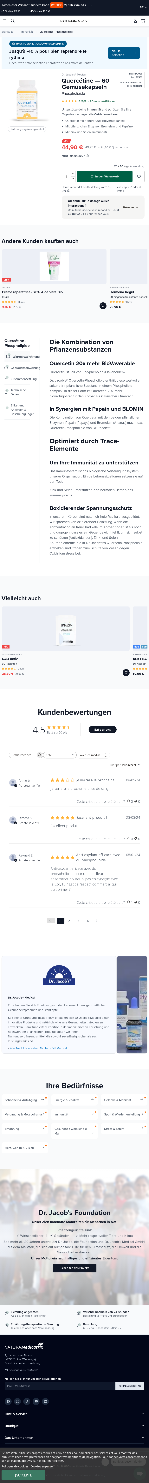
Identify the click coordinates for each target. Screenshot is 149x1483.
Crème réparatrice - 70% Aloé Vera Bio (32, 292)
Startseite (8, 32)
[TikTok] (26, 1401)
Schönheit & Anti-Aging (21, 1100)
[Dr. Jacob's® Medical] (59, 975)
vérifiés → (108, 101)
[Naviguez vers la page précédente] (51, 920)
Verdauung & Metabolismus (23, 1114)
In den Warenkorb (106, 176)
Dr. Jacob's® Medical (74, 74)
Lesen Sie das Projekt (75, 1268)
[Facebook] (8, 1401)
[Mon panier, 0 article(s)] (143, 21)
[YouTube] (36, 1401)
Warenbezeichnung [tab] (21, 356)
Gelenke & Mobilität (117, 1100)
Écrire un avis (102, 729)
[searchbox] (22, 755)
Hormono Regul (122, 292)
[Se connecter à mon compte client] (135, 20)
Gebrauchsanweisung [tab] (20, 368)
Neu (136, 646)
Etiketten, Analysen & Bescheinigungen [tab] (20, 409)
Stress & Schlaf (114, 1129)
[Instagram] (17, 1401)
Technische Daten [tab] (18, 392)
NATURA (73, 21)
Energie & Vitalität (67, 1100)
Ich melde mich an (130, 1385)
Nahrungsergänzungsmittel (27, 129)
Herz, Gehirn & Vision (19, 1148)
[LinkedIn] (45, 1401)
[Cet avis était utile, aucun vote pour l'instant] (128, 801)
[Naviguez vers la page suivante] (98, 921)
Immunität (27, 32)
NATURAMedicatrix (119, 287)
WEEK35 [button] (56, 5)
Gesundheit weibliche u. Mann (71, 1131)
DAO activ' (10, 658)
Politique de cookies (15, 1466)
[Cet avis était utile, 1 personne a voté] (128, 902)
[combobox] (60, 755)
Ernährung (12, 1129)
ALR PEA (140, 658)
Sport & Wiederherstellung (122, 1114)
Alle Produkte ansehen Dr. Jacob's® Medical (38, 1048)
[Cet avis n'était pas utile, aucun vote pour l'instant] (135, 801)
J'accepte (23, 1475)
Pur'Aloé (6, 287)
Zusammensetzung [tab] (20, 379)
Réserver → (130, 207)
